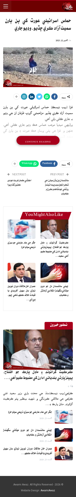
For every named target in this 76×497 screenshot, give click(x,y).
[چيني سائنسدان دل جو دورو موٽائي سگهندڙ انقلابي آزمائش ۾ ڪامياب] (54, 272)
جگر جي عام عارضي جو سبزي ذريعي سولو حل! (30, 412)
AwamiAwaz (48, 490)
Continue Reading (38, 140)
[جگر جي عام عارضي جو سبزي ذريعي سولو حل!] (21, 229)
